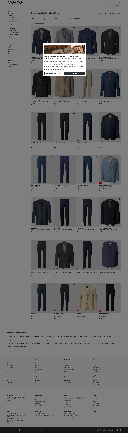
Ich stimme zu (74, 73)
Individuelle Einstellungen (53, 73)
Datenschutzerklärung (54, 69)
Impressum (61, 69)
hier (56, 67)
